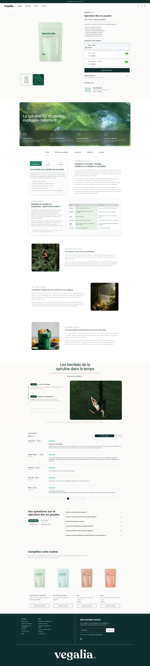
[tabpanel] (94, 524)
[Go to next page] (85, 499)
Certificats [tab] (101, 152)
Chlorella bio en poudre (60, 595)
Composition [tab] (77, 152)
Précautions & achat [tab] (45, 524)
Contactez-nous (42, 633)
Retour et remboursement (44, 629)
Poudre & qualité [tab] (33, 520)
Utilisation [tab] (90, 152)
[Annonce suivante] (129, 1)
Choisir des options (39, 605)
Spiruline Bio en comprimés (38, 595)
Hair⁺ (78, 595)
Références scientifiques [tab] (61, 152)
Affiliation (24, 629)
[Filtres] (116, 435)
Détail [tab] (47, 152)
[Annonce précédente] (21, 1)
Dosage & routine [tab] (33, 524)
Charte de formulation (27, 623)
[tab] (36, 163)
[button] (20, 6)
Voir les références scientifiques (75, 376)
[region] (75, 137)
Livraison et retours (43, 623)
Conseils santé (25, 631)
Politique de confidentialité (44, 621)
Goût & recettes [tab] (44, 520)
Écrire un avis (104, 435)
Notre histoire (25, 621)
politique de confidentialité (95, 634)
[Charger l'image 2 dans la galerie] (38, 79)
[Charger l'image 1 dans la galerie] (26, 79)
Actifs (23, 633)
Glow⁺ (102, 595)
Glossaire (40, 631)
